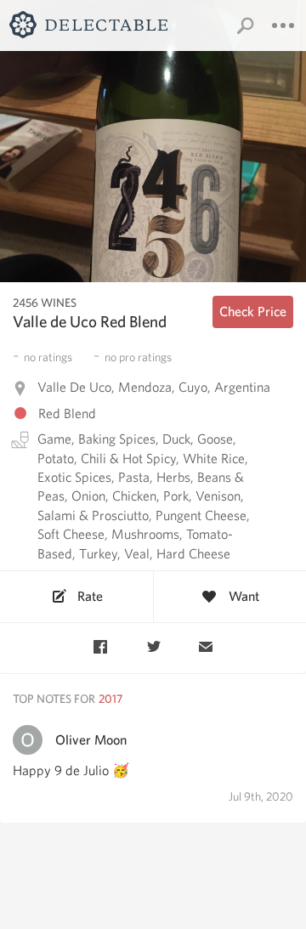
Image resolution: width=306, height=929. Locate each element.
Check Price (252, 311)
